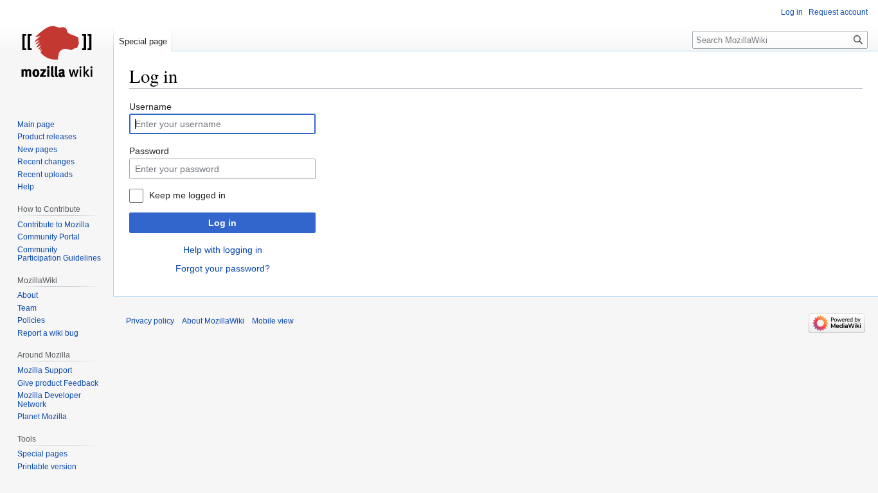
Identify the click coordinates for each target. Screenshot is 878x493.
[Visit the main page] (56, 51)
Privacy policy (150, 320)
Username (150, 106)
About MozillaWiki (213, 320)
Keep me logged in (187, 195)
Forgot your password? (222, 268)
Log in (222, 223)
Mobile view (273, 320)
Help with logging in (222, 250)
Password (149, 151)
